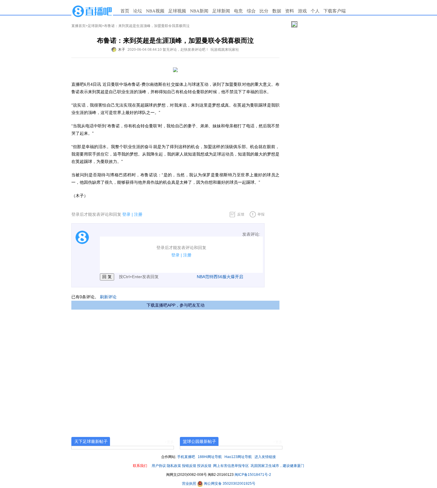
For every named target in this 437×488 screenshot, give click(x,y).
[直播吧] (92, 11)
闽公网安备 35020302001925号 (229, 483)
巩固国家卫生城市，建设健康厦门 (277, 466)
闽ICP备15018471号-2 (253, 475)
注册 (138, 214)
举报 (261, 214)
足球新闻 (221, 11)
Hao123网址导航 (238, 457)
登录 (126, 214)
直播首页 (78, 26)
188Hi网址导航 (210, 457)
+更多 (169, 442)
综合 (251, 11)
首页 (124, 11)
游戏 (302, 11)
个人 (315, 11)
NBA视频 (155, 11)
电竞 (238, 11)
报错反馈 (189, 466)
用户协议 (159, 466)
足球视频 (177, 11)
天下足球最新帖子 (91, 441)
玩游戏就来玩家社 (224, 49)
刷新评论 (108, 296)
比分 (264, 11)
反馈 (240, 214)
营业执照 (189, 483)
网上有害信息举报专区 (231, 466)
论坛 (137, 11)
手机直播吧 (186, 457)
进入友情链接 (265, 457)
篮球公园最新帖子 (199, 441)
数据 (276, 11)
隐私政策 (174, 466)
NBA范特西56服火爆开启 (220, 276)
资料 (289, 11)
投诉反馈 (204, 466)
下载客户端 (334, 11)
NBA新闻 (199, 11)
